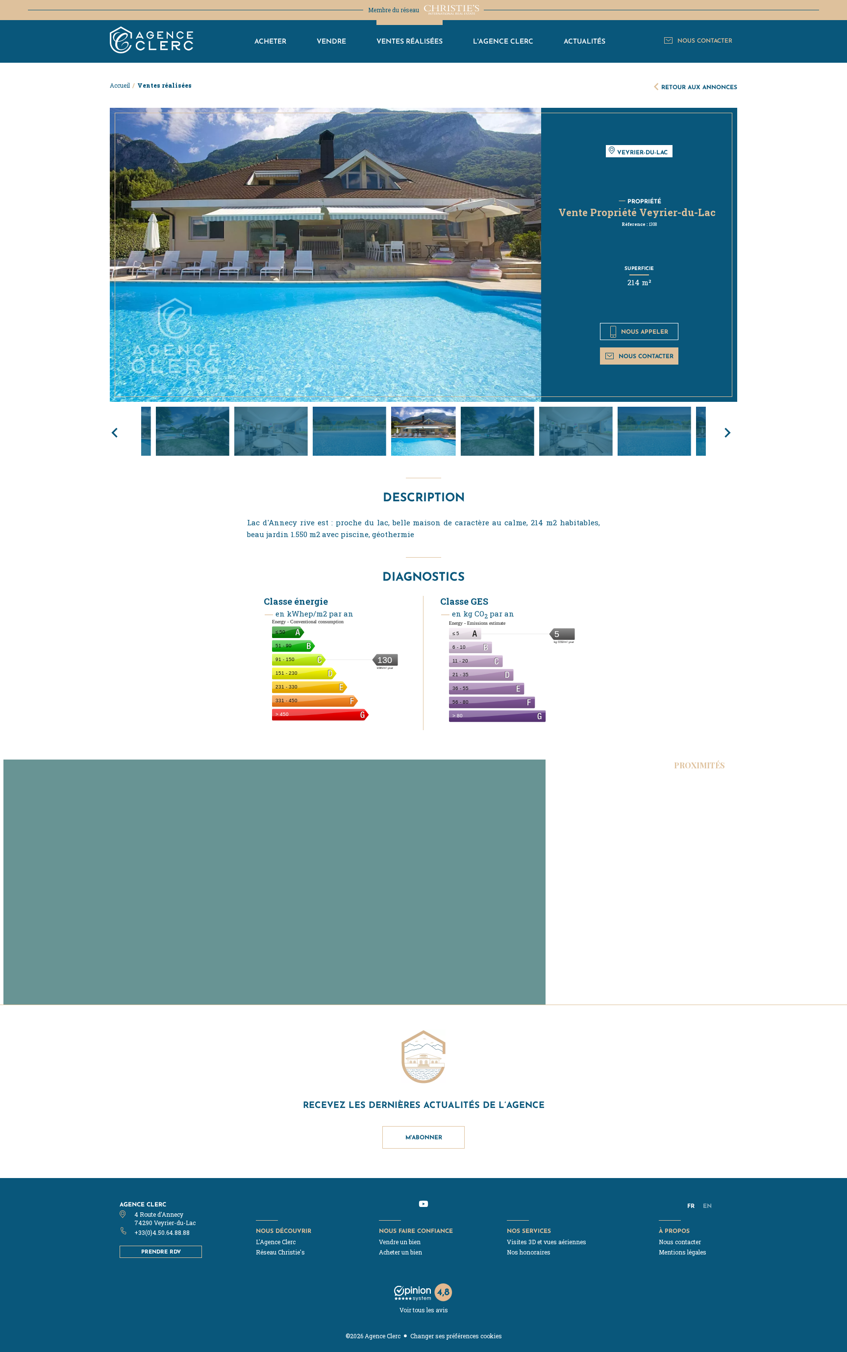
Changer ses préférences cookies (456, 1336)
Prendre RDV (161, 1251)
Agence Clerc (143, 1204)
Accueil (120, 85)
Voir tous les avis (423, 1310)
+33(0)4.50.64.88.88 (162, 1232)
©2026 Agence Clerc (373, 1336)
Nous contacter (646, 356)
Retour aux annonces (699, 87)
